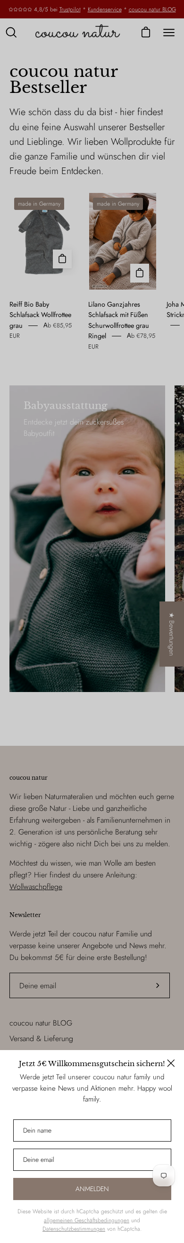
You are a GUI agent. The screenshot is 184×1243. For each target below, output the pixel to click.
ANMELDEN (92, 1188)
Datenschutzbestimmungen (73, 1229)
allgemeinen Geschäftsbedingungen (86, 1220)
